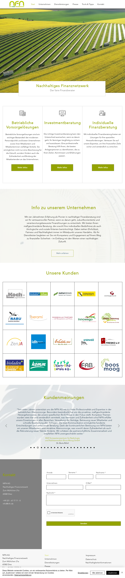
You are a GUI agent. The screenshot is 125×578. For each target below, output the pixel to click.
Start (47, 555)
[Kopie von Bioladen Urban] (90, 447)
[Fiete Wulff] (57, 447)
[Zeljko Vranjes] (71, 447)
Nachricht (50, 493)
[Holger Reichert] (47, 447)
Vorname (72, 472)
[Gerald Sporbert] (64, 447)
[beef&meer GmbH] (54, 447)
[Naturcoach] (44, 447)
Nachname (100, 472)
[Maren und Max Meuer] (94, 447)
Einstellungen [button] (83, 573)
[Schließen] (122, 572)
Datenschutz (91, 559)
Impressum (90, 555)
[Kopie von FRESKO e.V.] (84, 447)
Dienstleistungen (52, 562)
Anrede (49, 472)
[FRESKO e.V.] (30, 447)
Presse (47, 566)
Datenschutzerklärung (22, 575)
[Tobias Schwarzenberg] (51, 447)
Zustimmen (112, 573)
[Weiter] (119, 426)
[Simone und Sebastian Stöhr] (77, 447)
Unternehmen (52, 483)
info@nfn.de (8, 503)
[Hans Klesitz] (61, 447)
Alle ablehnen (97, 573)
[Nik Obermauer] (41, 447)
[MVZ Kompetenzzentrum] (37, 447)
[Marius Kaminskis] (74, 447)
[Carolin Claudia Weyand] (67, 447)
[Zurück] (6, 426)
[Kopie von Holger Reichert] (80, 447)
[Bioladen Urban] (34, 447)
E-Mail (88, 483)
